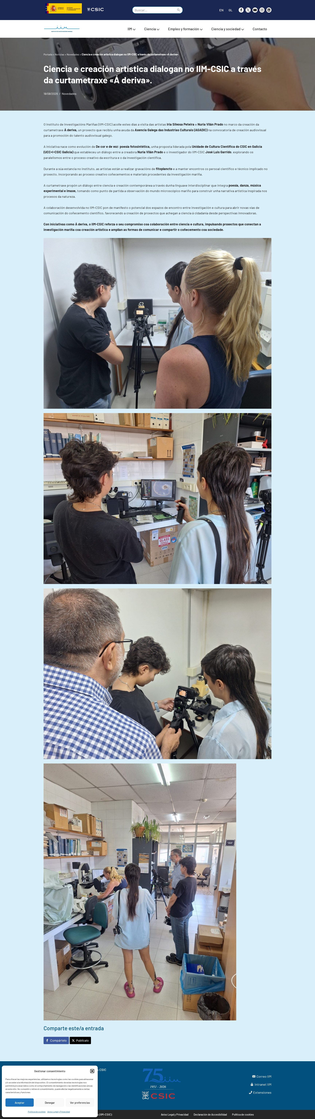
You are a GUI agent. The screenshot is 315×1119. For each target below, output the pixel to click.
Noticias (59, 54)
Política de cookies (37, 1111)
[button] (92, 1071)
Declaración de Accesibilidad (210, 1114)
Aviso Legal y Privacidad (58, 1111)
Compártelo (58, 1040)
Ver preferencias (80, 1102)
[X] (248, 10)
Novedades (73, 54)
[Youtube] (255, 10)
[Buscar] (179, 10)
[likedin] (268, 10)
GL (230, 10)
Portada (48, 54)
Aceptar (19, 1102)
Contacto (260, 29)
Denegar (50, 1102)
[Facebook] (241, 10)
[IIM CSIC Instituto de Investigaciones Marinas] (63, 28)
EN (221, 10)
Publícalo (82, 1040)
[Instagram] (262, 10)
